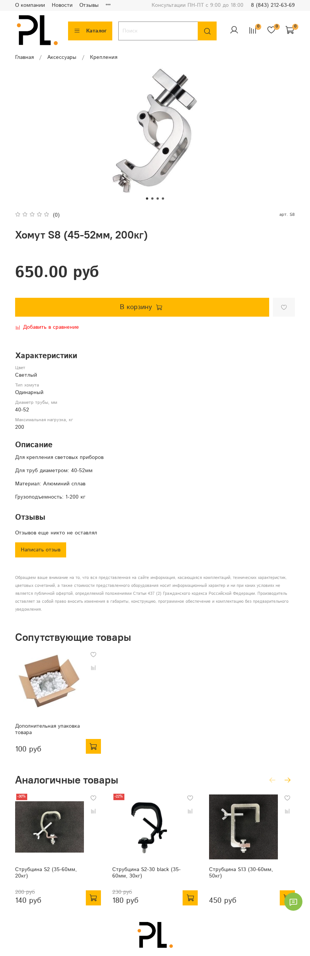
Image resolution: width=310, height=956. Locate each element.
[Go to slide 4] (163, 198)
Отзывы (89, 5)
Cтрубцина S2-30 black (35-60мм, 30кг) (146, 873)
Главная (24, 57)
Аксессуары (61, 57)
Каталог (96, 31)
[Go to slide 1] (147, 198)
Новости (62, 5)
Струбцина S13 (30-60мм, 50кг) (241, 873)
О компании (30, 5)
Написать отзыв (40, 550)
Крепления (103, 57)
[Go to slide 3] (158, 198)
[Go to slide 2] (152, 198)
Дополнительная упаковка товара (47, 729)
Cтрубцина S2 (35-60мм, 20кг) (46, 873)
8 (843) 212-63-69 (273, 5)
